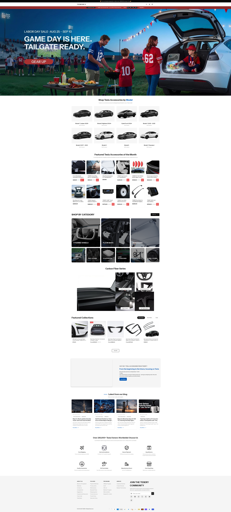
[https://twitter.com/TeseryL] (142, 496)
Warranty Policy (93, 498)
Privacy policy (93, 485)
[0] (152, 4)
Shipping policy (93, 492)
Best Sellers (149, 317)
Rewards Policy (93, 490)
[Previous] (77, 1)
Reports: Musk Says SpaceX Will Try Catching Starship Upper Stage (127, 420)
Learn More (79, 345)
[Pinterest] (131, 496)
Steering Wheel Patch (144, 289)
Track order (79, 496)
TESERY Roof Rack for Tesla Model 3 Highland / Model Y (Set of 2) (137, 201)
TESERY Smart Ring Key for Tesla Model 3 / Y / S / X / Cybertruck (93, 177)
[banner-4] (144, 301)
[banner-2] (144, 282)
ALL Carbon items (144, 308)
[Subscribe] (152, 493)
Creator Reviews (120, 485)
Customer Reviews (121, 483)
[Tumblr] (145, 496)
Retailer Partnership (121, 487)
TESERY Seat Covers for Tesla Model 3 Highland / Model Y (122, 177)
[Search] (146, 4)
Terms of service (94, 494)
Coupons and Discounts (82, 494)
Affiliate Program (107, 483)
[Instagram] (138, 496)
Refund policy (93, 487)
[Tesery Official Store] (81, 4)
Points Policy (93, 496)
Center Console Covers (125, 289)
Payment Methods (94, 483)
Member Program (107, 490)
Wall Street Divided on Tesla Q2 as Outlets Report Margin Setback (103, 420)
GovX (104, 485)
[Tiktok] (131, 500)
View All (154, 214)
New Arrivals (141, 317)
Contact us (79, 487)
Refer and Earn (106, 492)
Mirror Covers (125, 308)
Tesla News (79, 498)
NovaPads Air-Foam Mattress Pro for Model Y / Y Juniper (78, 201)
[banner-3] (125, 301)
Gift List (105, 487)
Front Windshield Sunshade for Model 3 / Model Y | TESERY (78, 177)
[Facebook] (135, 496)
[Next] (153, 1)
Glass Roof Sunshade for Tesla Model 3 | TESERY (108, 177)
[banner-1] (125, 282)
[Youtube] (149, 496)
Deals (157, 317)
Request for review (107, 494)
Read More (75, 427)
